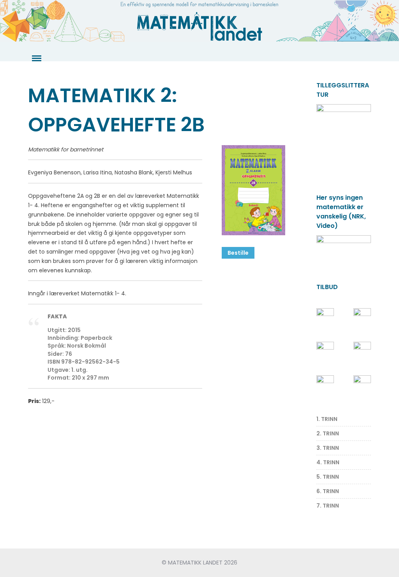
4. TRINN (327, 462)
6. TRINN (327, 491)
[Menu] (36, 58)
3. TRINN (327, 448)
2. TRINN (327, 433)
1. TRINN (326, 419)
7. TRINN (327, 506)
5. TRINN (327, 477)
